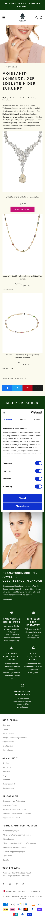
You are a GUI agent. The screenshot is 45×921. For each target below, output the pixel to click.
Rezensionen (7, 750)
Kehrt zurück (7, 746)
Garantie (5, 860)
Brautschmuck (8, 788)
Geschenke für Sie (9, 805)
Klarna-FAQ (7, 856)
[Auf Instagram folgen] (10, 883)
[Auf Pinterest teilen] (27, 388)
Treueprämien (8, 733)
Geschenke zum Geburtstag (13, 801)
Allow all (22, 498)
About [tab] (37, 420)
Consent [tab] (8, 420)
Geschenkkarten (9, 742)
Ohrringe (6, 763)
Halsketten (6, 771)
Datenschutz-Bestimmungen (14, 847)
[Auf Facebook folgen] (3, 883)
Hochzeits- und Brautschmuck (14, 809)
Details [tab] (23, 420)
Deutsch (36, 891)
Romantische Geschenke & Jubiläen (16, 813)
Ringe (4, 775)
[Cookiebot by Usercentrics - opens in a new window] (31, 412)
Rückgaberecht (8, 839)
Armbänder (7, 767)
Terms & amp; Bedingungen (13, 851)
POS (21, 896)
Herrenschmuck (8, 784)
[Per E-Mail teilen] (37, 388)
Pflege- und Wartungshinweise (14, 737)
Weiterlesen (7, 600)
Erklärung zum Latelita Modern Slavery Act (19, 843)
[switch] (38, 471)
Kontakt (5, 729)
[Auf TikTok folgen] (23, 883)
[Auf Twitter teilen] (17, 388)
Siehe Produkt (22, 209)
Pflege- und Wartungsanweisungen (16, 835)
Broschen (6, 780)
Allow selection (22, 506)
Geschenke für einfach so (12, 818)
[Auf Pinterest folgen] (17, 883)
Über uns (6, 725)
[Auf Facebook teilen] (7, 388)
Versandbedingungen (10, 831)
